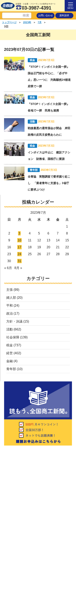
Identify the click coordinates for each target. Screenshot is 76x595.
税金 (9, 345)
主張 (9, 289)
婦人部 (11, 297)
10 (19, 240)
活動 (9, 329)
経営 (9, 353)
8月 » (18, 268)
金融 (9, 361)
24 (19, 254)
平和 (9, 305)
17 (19, 247)
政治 (9, 313)
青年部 (11, 369)
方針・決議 (14, 321)
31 (19, 261)
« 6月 (8, 268)
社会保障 (12, 337)
